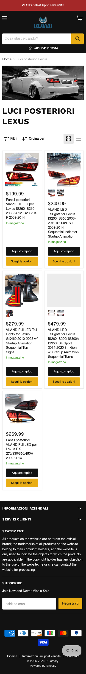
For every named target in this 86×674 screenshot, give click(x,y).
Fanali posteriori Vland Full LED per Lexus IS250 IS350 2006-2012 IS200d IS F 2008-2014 (21, 209)
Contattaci (72, 656)
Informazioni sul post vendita (41, 656)
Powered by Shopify (43, 665)
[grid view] (69, 139)
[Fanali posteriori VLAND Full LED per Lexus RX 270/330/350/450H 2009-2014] (22, 410)
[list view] (79, 139)
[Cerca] (77, 38)
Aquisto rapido (22, 251)
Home (6, 59)
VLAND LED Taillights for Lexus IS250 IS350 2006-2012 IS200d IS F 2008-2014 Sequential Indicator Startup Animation (62, 223)
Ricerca (12, 656)
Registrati (70, 603)
